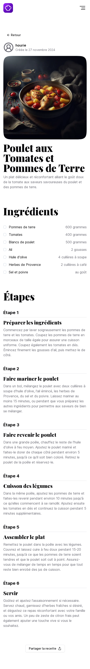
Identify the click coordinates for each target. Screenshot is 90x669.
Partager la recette (42, 648)
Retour (16, 35)
